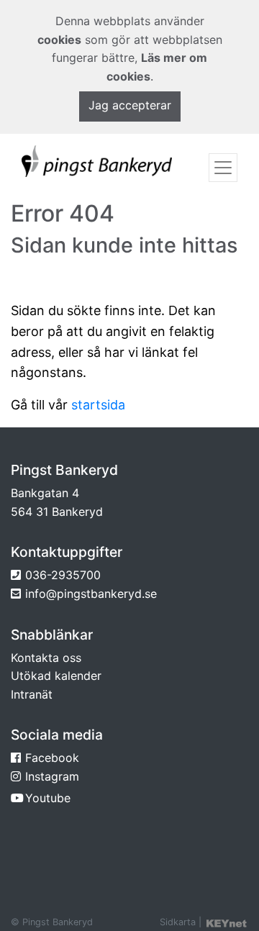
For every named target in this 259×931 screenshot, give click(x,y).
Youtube (48, 798)
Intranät (32, 694)
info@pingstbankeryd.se (91, 593)
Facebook (52, 757)
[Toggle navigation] (223, 167)
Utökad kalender (56, 675)
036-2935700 (63, 575)
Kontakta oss (46, 657)
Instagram (52, 776)
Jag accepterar (129, 105)
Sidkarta (178, 922)
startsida (98, 404)
